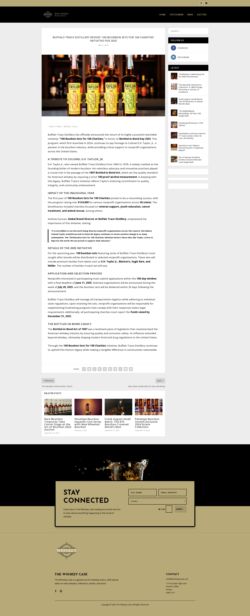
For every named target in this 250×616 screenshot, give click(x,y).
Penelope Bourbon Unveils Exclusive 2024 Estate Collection (147, 423)
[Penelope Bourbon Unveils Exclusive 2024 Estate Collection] (148, 407)
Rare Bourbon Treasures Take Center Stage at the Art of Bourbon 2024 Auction (57, 424)
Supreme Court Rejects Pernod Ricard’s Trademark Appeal (191, 147)
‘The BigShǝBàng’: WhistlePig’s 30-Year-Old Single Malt (190, 113)
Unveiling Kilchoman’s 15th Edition (191, 124)
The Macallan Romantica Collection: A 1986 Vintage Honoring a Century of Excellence (190, 88)
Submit (179, 509)
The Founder (176, 15)
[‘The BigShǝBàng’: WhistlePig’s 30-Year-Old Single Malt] (174, 112)
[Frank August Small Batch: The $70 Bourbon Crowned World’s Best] (118, 407)
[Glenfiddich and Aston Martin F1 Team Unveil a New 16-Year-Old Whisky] (174, 135)
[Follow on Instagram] (61, 591)
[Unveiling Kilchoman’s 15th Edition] (174, 124)
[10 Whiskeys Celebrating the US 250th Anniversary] (174, 76)
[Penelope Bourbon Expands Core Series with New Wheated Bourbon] (88, 407)
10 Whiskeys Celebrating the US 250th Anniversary (191, 75)
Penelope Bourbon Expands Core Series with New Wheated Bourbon (87, 423)
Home (162, 15)
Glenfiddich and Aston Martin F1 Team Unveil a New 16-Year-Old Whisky (192, 135)
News (190, 15)
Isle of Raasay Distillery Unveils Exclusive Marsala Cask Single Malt (190, 159)
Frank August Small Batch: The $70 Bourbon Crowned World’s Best (118, 423)
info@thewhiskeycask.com (177, 579)
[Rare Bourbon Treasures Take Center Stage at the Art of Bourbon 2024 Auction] (58, 407)
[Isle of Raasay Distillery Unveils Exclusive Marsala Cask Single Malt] (174, 159)
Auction (201, 15)
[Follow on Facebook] (56, 591)
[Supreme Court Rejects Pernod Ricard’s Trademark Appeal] (174, 147)
